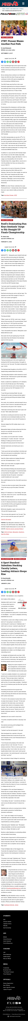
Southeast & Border (9, 905)
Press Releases (7, 974)
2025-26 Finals (8, 532)
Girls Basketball (7, 559)
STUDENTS (6, 916)
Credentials (6, 968)
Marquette (15, 532)
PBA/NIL (5, 925)
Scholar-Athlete (7, 921)
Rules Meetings (7, 954)
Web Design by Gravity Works (15, 1016)
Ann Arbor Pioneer (9, 195)
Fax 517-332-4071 (14, 1010)
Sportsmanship (7, 927)
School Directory (7, 939)
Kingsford (21, 532)
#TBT (15, 195)
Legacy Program (7, 989)
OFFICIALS (6, 979)
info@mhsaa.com (21, 1010)
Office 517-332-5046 (7, 1010)
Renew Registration (8, 983)
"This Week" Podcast (8, 972)
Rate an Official (7, 958)
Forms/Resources (8, 943)
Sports (7, 8)
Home (3, 8)
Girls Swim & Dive (14, 8)
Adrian (16, 905)
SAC (4, 919)
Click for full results (6, 519)
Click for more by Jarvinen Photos (14, 528)
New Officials (6, 985)
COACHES (6, 949)
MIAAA (5, 937)
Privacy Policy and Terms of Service (18, 1014)
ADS (4, 933)
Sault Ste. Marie (5, 534)
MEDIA (5, 964)
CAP (4, 952)
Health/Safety (6, 956)
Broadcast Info (7, 970)
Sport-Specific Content (9, 987)
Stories (21, 8)
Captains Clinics (7, 923)
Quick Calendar (7, 941)
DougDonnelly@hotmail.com (14, 888)
